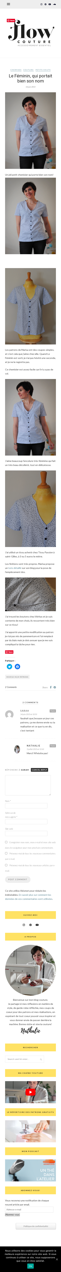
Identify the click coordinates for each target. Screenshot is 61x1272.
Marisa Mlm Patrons (17, 677)
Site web (9, 828)
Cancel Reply (39, 770)
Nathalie (33, 745)
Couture (28, 70)
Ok (30, 1266)
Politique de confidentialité (36, 1226)
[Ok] (56, 1259)
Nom (8, 801)
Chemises (16, 70)
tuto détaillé (14, 567)
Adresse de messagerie (11, 815)
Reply (52, 711)
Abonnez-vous (12, 1214)
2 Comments (11, 687)
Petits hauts (43, 70)
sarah (24, 710)
